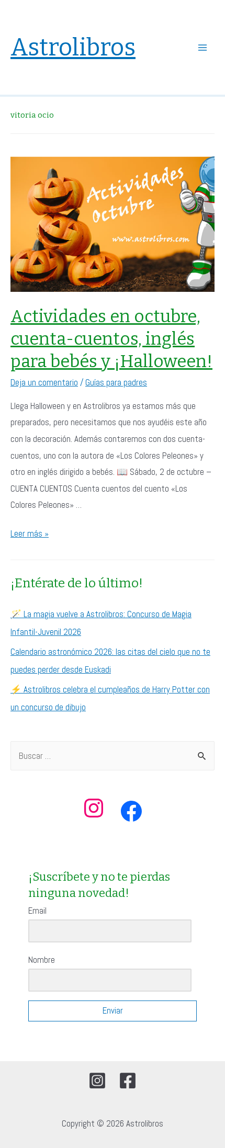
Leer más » (29, 533)
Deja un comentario (44, 382)
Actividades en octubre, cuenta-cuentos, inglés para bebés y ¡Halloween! (111, 339)
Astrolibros (73, 47)
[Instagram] (97, 1080)
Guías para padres (116, 382)
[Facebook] (128, 1080)
